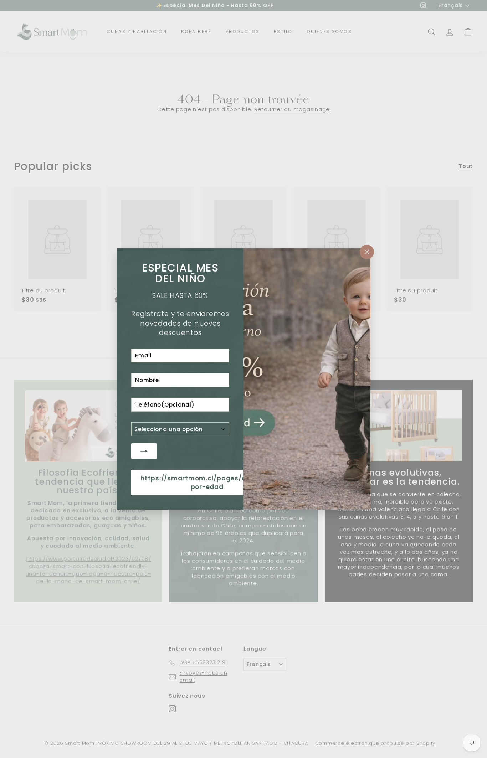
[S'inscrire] (144, 451)
